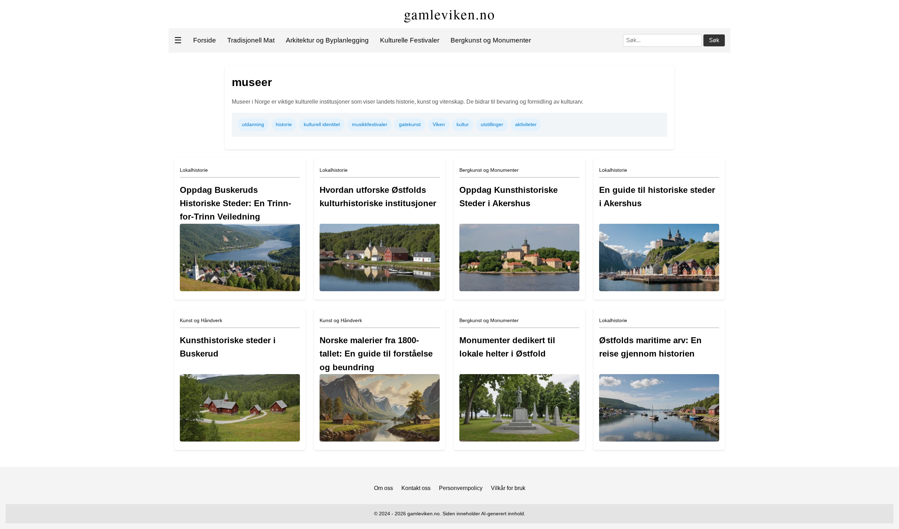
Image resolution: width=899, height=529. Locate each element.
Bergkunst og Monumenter (491, 40)
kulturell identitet (322, 124)
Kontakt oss (416, 488)
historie (284, 124)
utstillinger (492, 124)
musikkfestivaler (369, 124)
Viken (439, 124)
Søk (714, 40)
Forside (204, 40)
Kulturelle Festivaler (409, 40)
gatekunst (410, 124)
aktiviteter (526, 124)
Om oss (383, 488)
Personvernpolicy (461, 488)
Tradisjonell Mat (251, 40)
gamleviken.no (449, 14)
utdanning (253, 124)
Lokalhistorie (194, 170)
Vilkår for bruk (508, 488)
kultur (463, 124)
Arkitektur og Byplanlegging (327, 40)
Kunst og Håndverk (201, 320)
